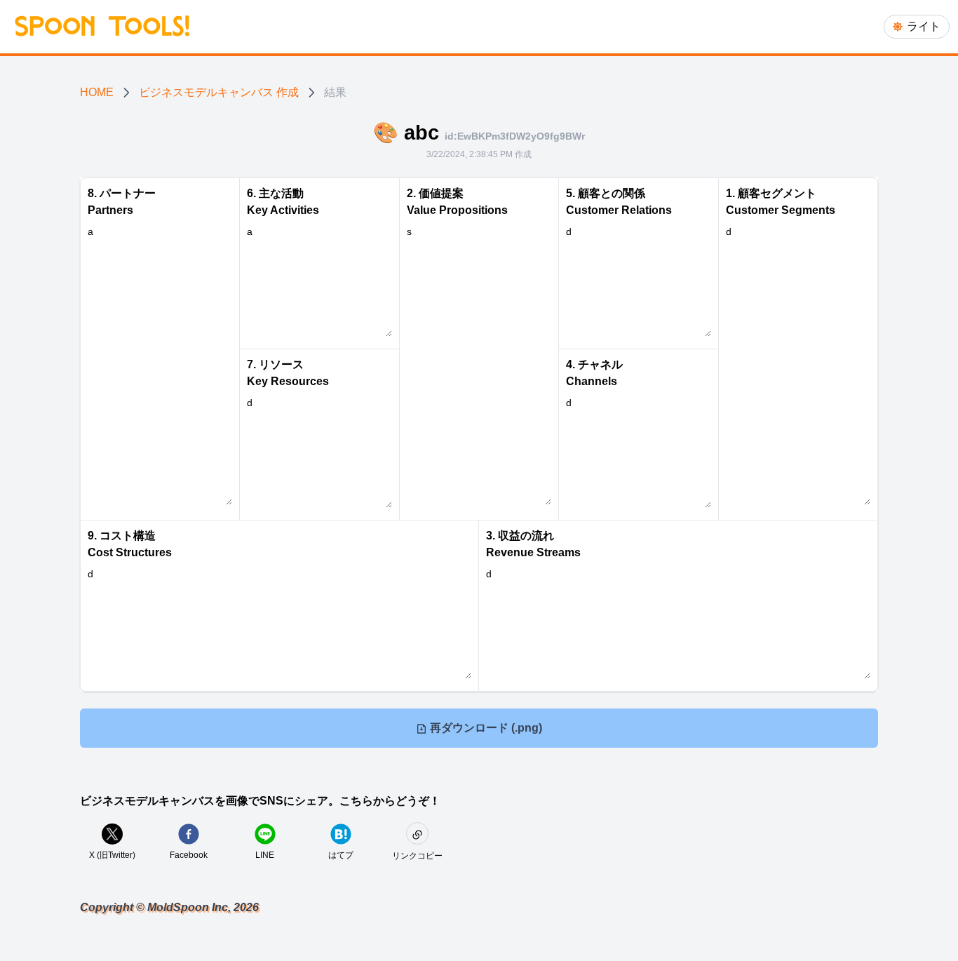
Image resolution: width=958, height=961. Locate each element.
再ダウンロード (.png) (484, 728)
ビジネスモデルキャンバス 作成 (219, 92)
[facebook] (188, 834)
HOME (97, 92)
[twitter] (112, 834)
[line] (265, 834)
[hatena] (340, 834)
